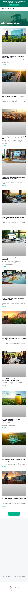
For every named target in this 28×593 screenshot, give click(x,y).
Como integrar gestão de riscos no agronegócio (11, 258)
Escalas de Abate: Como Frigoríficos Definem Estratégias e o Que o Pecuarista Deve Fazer (14, 499)
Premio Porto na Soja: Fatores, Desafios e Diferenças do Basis (13, 298)
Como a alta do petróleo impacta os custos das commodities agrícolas (14, 339)
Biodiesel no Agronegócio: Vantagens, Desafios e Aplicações (12, 419)
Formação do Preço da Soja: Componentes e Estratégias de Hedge (13, 56)
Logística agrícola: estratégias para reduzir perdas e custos (13, 97)
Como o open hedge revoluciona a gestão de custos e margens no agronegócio (13, 460)
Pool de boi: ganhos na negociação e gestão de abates (14, 137)
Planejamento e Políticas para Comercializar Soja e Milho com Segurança (13, 177)
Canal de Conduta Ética (14, 590)
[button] (14, 514)
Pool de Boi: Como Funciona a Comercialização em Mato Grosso (10, 379)
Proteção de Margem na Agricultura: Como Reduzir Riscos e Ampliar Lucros (13, 218)
